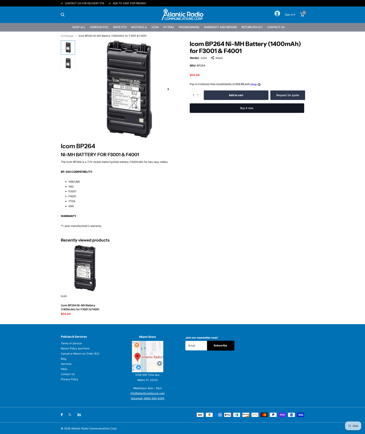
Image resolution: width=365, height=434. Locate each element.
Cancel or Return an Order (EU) (80, 353)
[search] (62, 14)
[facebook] (62, 414)
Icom (155, 27)
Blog (63, 358)
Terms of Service (71, 343)
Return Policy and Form (75, 348)
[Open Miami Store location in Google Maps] (147, 356)
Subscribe (221, 345)
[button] (199, 92)
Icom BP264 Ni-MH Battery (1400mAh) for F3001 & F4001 (80, 307)
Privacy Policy (69, 379)
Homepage (67, 35)
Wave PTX (120, 27)
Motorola (139, 27)
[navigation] (68, 47)
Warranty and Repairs (220, 27)
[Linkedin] (79, 414)
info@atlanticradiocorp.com (147, 393)
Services (66, 363)
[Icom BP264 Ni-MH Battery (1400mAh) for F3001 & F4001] (84, 268)
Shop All (78, 27)
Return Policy (252, 27)
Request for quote (287, 95)
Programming (189, 27)
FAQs (64, 369)
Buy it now (246, 108)
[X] (69, 414)
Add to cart (236, 95)
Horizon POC (99, 27)
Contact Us (276, 27)
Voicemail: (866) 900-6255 (147, 398)
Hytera (168, 27)
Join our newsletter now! (201, 337)
